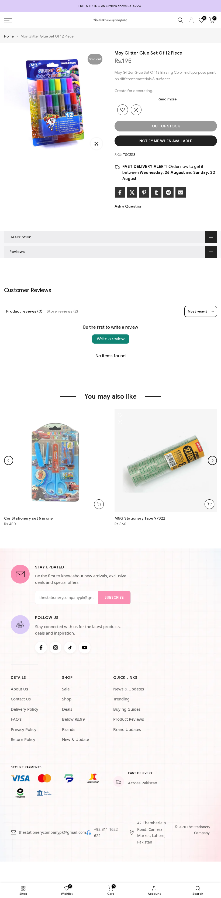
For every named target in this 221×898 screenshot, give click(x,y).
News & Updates (128, 689)
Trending (121, 699)
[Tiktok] (70, 647)
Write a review (111, 339)
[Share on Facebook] (120, 192)
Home (9, 36)
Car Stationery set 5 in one (28, 518)
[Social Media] (41, 647)
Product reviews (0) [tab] (24, 311)
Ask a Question (128, 206)
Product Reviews (128, 719)
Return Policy (23, 739)
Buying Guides (126, 709)
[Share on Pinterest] (144, 192)
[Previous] (8, 460)
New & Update (75, 739)
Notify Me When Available (165, 140)
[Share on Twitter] (132, 192)
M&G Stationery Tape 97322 (140, 518)
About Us (19, 689)
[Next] (212, 460)
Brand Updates (127, 729)
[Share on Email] (180, 192)
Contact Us (21, 699)
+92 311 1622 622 (106, 832)
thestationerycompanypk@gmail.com (52, 832)
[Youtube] (85, 647)
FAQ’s (16, 719)
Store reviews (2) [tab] (62, 311)
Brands (68, 729)
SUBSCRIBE (114, 597)
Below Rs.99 (73, 719)
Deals (67, 709)
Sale (66, 689)
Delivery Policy (24, 709)
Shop (66, 699)
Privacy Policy (23, 729)
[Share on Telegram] (168, 192)
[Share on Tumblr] (156, 192)
